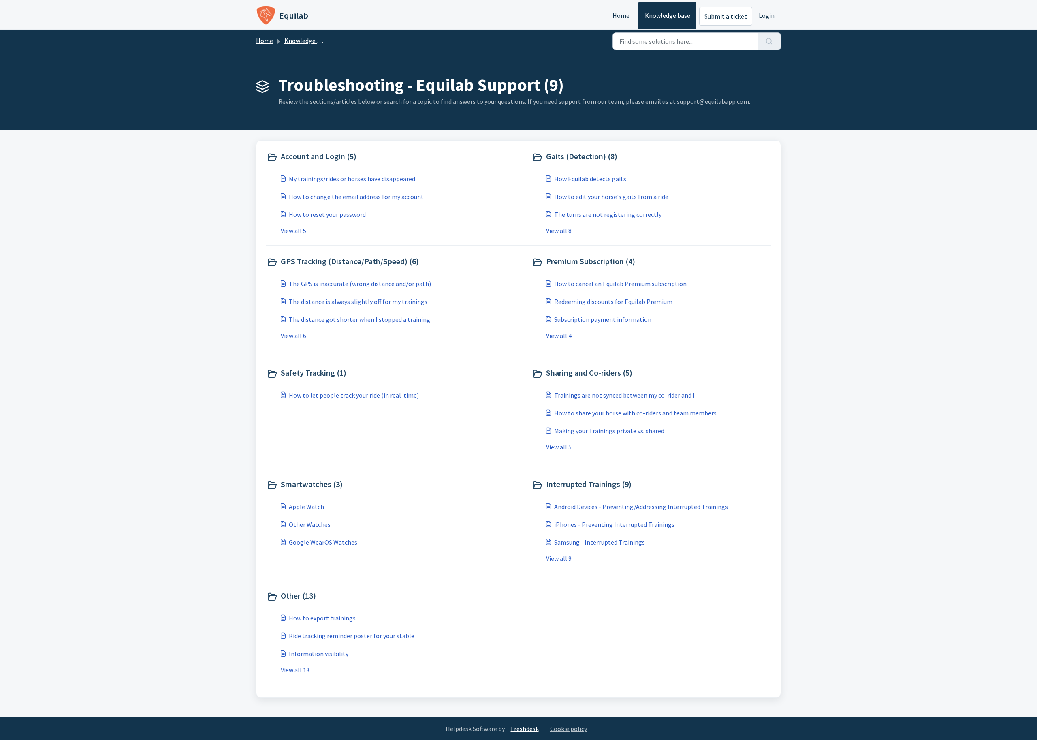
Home (620, 15)
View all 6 (293, 336)
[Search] (769, 41)
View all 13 (295, 670)
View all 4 (559, 336)
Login (767, 15)
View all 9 (559, 558)
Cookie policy (568, 729)
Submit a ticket (725, 16)
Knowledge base (667, 15)
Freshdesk (525, 729)
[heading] (390, 157)
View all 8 (559, 231)
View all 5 (293, 231)
